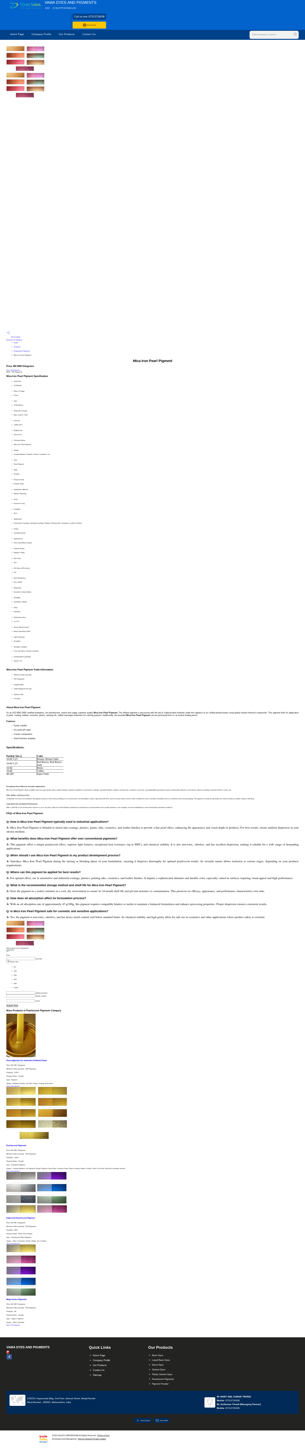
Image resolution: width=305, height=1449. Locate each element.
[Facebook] (9, 1359)
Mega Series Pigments (16, 1299)
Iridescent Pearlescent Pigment (20, 1218)
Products (17, 347)
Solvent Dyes (158, 1369)
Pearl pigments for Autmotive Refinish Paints (26, 1060)
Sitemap (97, 1375)
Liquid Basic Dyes (161, 1360)
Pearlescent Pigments (22, 351)
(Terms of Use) (103, 1435)
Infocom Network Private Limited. (92, 1439)
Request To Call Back (14, 340)
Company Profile (41, 34)
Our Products (67, 34)
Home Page (17, 34)
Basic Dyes (157, 1355)
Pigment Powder (160, 1384)
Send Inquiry (91, 25)
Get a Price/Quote (13, 370)
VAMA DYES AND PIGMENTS (70, 4)
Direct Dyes (158, 1364)
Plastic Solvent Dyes (162, 1374)
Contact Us (89, 34)
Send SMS (164, 1420)
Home (16, 343)
